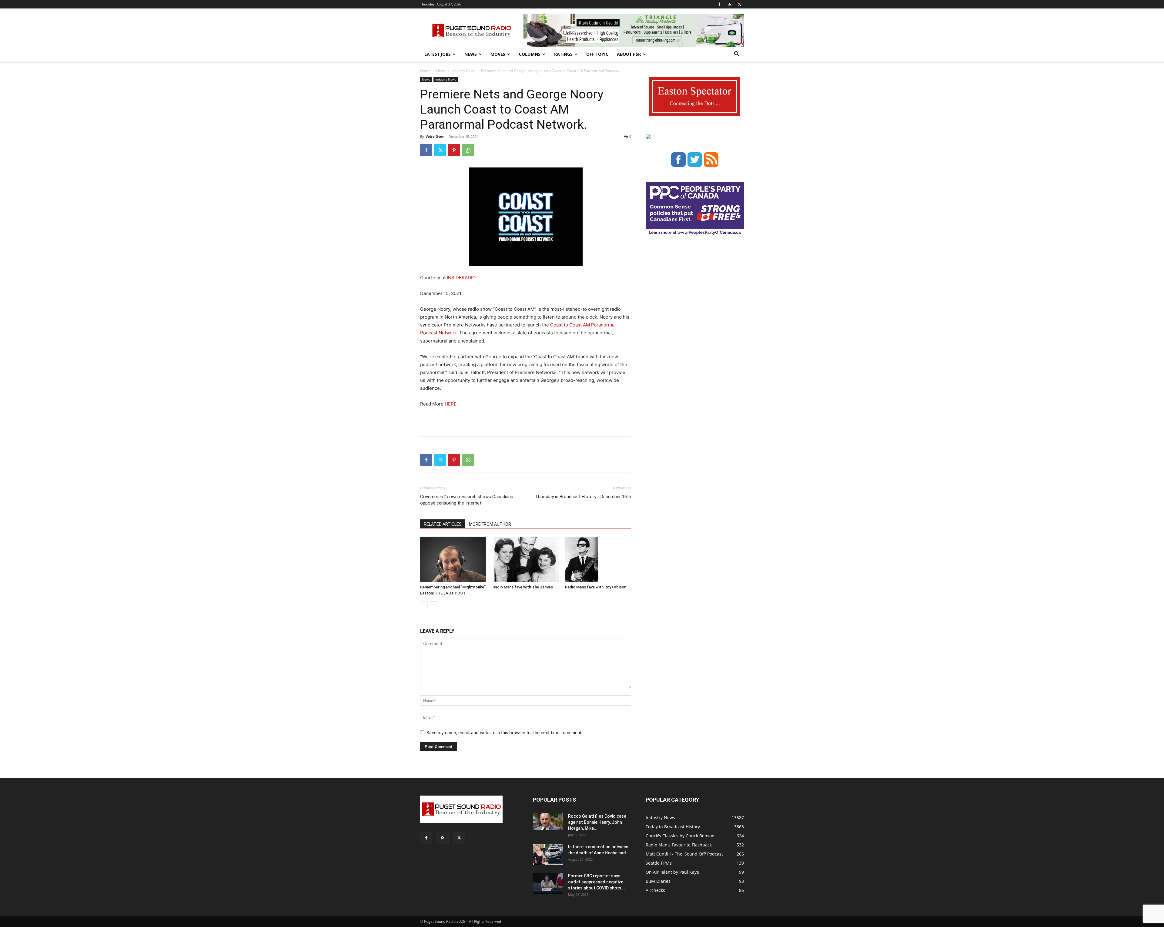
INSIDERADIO (461, 277)
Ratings (563, 54)
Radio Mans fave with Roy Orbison (595, 587)
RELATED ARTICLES (443, 524)
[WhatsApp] (468, 150)
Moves (497, 54)
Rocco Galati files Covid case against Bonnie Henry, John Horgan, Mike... (597, 822)
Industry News (463, 70)
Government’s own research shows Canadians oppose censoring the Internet (466, 500)
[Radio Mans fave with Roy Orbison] (598, 559)
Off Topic (597, 54)
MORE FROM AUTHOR (490, 524)
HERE (451, 404)
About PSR (629, 54)
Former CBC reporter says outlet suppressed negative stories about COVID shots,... (597, 881)
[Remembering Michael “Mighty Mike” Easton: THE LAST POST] (453, 559)
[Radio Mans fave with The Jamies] (526, 559)
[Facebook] (719, 4)
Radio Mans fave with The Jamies (523, 587)
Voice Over (435, 136)
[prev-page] (424, 605)
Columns (529, 54)
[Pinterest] (454, 150)
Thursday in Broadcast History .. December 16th (583, 496)
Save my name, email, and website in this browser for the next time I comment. (504, 732)
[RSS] (729, 4)
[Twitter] (739, 4)
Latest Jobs (437, 54)
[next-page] (433, 605)
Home (425, 70)
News (470, 54)
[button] (736, 55)
